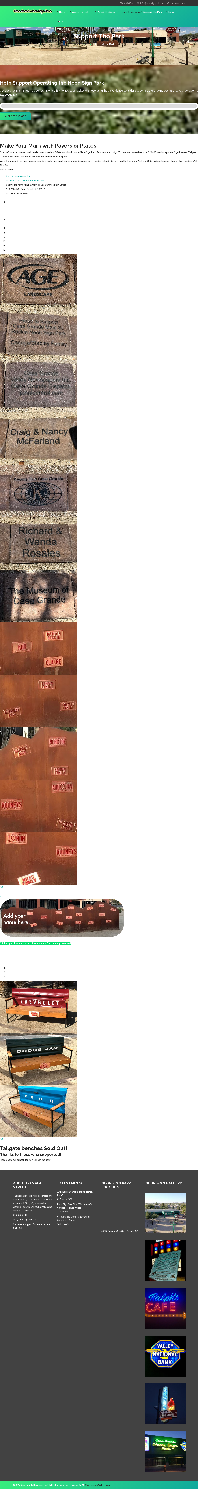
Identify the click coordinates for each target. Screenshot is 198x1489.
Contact (63, 21)
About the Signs (106, 12)
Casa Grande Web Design (97, 1485)
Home (62, 12)
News (171, 12)
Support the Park (152, 12)
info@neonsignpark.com (152, 3)
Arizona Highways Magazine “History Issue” (75, 1195)
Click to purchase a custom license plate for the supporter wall (35, 943)
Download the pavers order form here (25, 180)
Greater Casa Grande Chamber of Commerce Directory (73, 1220)
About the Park (80, 12)
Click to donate (16, 116)
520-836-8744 (127, 3)
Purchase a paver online (18, 176)
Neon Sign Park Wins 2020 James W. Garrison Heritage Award (75, 1208)
